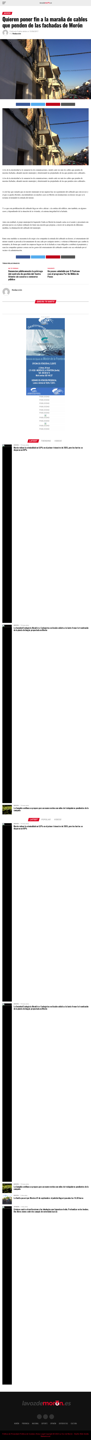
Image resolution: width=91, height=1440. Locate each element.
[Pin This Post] (53, 104)
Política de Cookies (27, 1434)
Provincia (25, 1423)
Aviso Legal (40, 1434)
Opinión (53, 1423)
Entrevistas (63, 1423)
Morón (16, 1423)
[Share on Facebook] (23, 104)
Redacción (17, 34)
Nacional (35, 1423)
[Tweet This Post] (38, 104)
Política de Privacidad (10, 1434)
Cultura (74, 1423)
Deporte (44, 1423)
